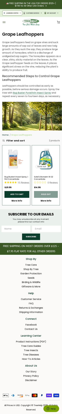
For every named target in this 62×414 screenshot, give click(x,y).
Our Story (31, 371)
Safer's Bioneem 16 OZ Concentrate (43, 178)
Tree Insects (31, 350)
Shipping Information (31, 312)
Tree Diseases (31, 354)
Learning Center (12, 13)
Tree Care (31, 265)
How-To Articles (31, 359)
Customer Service (32, 13)
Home (5, 134)
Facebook (31, 324)
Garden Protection (31, 273)
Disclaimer (31, 380)
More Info (17, 200)
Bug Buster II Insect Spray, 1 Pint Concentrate (16, 178)
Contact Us (31, 329)
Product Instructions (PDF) (31, 341)
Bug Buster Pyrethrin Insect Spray (32, 92)
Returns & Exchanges (31, 307)
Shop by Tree (31, 269)
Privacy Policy (31, 376)
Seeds (31, 278)
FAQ (31, 303)
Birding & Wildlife (31, 282)
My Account (51, 13)
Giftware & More (31, 286)
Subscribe (31, 236)
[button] (58, 22)
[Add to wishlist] (26, 148)
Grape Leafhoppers (21, 134)
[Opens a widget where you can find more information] (51, 409)
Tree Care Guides (31, 346)
